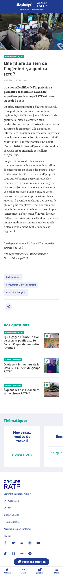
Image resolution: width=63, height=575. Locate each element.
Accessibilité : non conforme (17, 529)
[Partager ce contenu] (8, 307)
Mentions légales (12, 522)
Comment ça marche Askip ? (17, 494)
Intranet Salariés (11, 515)
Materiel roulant (13, 385)
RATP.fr (7, 508)
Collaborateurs (13, 277)
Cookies (7, 536)
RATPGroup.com (11, 501)
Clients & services (13, 360)
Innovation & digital (14, 57)
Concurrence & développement (21, 285)
